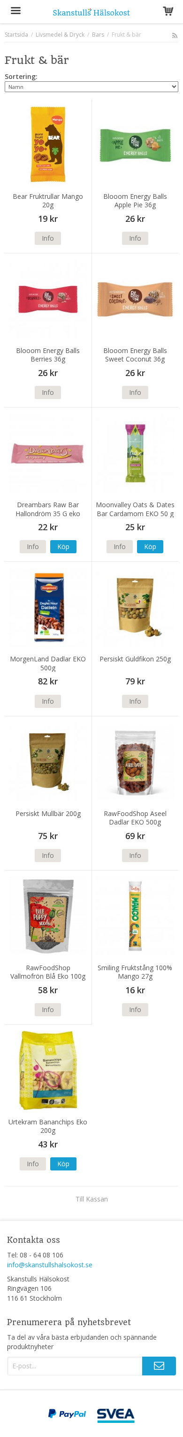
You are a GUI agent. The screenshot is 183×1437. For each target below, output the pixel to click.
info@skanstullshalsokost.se (49, 1264)
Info (48, 238)
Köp (63, 546)
